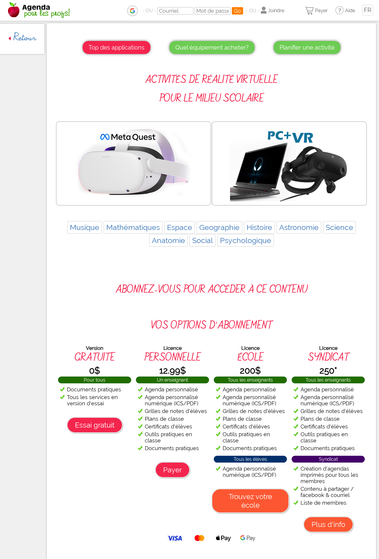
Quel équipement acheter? (212, 47)
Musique (84, 227)
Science (339, 227)
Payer (321, 10)
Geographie (219, 227)
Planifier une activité (307, 47)
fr (367, 10)
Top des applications (116, 47)
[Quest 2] (133, 163)
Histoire (259, 227)
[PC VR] (289, 163)
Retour (23, 39)
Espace (179, 227)
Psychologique (245, 240)
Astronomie (299, 227)
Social (202, 240)
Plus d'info (328, 524)
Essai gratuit (95, 425)
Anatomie (168, 240)
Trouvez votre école (250, 500)
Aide (350, 10)
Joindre (276, 10)
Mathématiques (133, 227)
